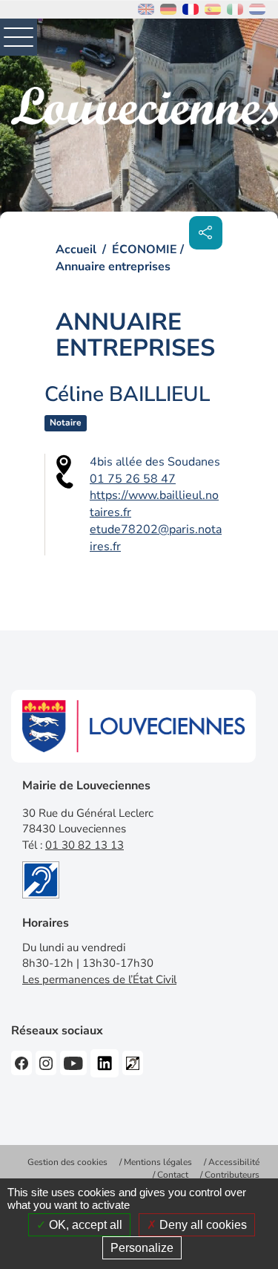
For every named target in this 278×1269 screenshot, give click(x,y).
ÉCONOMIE (144, 249)
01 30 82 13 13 (84, 845)
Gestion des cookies (67, 1162)
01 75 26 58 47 (133, 479)
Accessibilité (233, 1162)
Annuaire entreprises (113, 266)
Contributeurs (232, 1175)
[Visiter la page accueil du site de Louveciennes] (144, 106)
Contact (172, 1175)
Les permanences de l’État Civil (99, 979)
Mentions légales (158, 1162)
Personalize (141, 1248)
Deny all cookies (201, 1225)
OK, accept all (84, 1225)
